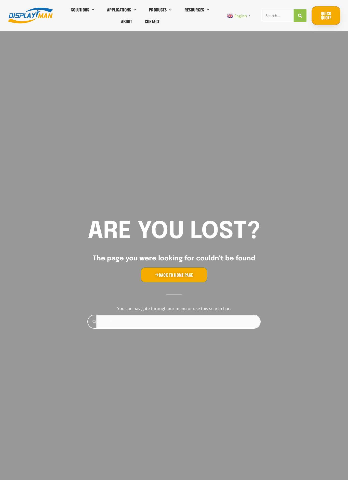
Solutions (80, 10)
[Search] (300, 15)
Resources (194, 10)
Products (158, 10)
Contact (152, 21)
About (126, 21)
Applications (119, 10)
